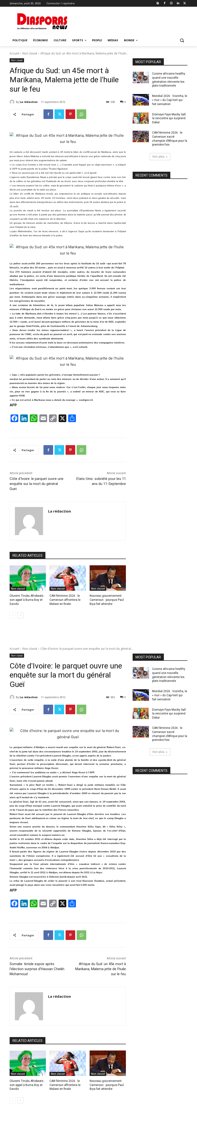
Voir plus (158, 156)
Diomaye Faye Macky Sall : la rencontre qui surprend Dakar (169, 118)
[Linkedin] (178, 3)
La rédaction (29, 102)
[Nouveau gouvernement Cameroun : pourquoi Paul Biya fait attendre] (108, 578)
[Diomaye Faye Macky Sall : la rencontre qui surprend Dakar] (141, 118)
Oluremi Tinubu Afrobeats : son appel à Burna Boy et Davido (27, 600)
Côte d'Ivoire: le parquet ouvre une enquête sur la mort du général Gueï (36, 484)
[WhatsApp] (81, 114)
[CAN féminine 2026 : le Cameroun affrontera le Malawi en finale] (67, 578)
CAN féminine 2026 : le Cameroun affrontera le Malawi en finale (64, 600)
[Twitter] (184, 3)
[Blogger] (158, 3)
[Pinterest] (70, 114)
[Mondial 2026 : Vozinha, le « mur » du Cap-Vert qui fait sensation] (141, 100)
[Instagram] (171, 3)
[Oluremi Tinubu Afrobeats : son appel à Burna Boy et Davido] (28, 578)
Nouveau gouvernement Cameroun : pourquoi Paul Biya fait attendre (107, 600)
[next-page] (20, 615)
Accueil (14, 53)
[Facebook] (164, 3)
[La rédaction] (13, 102)
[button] (181, 40)
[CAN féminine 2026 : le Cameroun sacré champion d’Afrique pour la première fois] (141, 136)
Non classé (29, 53)
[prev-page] (13, 615)
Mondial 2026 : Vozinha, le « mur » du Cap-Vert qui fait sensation (169, 100)
